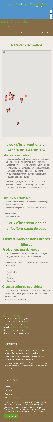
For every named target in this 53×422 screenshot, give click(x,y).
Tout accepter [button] (10, 416)
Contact (8, 390)
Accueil (8, 386)
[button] (8, 111)
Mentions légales (12, 398)
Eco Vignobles (11, 394)
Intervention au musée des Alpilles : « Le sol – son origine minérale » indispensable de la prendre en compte (26, 366)
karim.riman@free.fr (20, 327)
